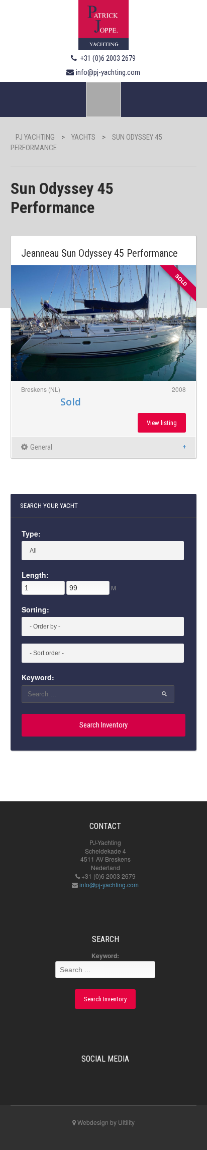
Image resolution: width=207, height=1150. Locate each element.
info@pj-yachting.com (108, 72)
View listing (162, 423)
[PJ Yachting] (103, 23)
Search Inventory (103, 724)
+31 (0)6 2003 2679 (108, 58)
